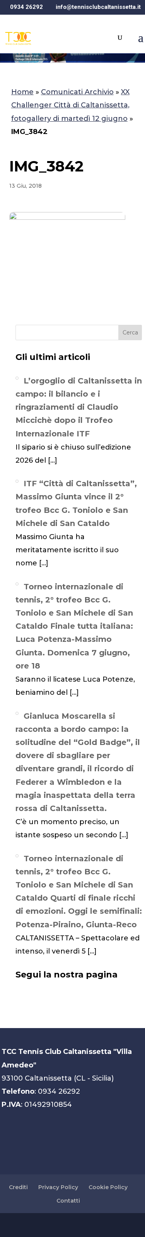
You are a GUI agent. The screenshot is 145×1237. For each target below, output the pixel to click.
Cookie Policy (108, 1187)
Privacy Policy (58, 1187)
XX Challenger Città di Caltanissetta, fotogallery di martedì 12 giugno (70, 105)
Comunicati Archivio (77, 92)
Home (22, 92)
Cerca (130, 332)
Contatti (68, 1200)
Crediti (18, 1187)
